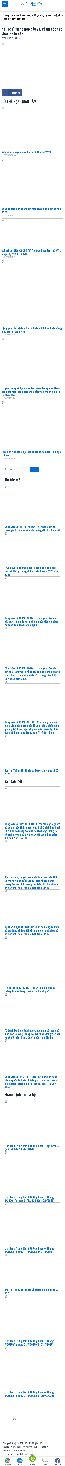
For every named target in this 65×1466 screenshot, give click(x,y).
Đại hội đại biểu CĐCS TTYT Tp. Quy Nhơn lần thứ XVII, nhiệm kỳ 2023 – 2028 (31, 252)
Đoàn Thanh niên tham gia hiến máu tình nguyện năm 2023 (31, 210)
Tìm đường (7, 1464)
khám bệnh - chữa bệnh (22, 1094)
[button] (12, 92)
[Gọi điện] (32, 1459)
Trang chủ (8, 15)
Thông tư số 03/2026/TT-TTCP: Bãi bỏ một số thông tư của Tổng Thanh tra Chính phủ (30, 989)
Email (45, 1464)
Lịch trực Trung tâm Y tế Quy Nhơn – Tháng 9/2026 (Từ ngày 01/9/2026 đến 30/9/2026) (29, 1198)
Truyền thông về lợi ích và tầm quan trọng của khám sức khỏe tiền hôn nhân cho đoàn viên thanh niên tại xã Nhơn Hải (31, 391)
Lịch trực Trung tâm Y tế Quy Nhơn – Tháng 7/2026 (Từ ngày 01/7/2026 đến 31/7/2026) (29, 1342)
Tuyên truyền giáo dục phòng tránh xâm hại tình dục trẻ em (31, 453)
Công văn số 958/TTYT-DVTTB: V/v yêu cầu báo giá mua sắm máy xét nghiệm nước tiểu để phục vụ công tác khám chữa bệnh (31, 621)
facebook (57, 1464)
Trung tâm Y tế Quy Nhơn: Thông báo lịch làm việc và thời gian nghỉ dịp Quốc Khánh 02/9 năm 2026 (31, 571)
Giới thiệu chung (23, 15)
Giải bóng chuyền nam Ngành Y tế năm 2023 (26, 152)
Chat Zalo (19, 1464)
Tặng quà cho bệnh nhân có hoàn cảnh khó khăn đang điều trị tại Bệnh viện (32, 330)
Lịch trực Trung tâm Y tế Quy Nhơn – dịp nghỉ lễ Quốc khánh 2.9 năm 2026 (32, 1147)
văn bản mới (13, 781)
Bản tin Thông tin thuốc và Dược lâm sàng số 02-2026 (32, 772)
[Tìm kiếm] (34, 469)
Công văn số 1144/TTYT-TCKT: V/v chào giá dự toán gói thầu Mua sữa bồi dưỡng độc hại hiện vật (32, 528)
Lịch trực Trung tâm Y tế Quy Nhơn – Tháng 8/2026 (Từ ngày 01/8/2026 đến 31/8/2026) (29, 1250)
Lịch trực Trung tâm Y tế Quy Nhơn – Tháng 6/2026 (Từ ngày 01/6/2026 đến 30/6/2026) (29, 1394)
